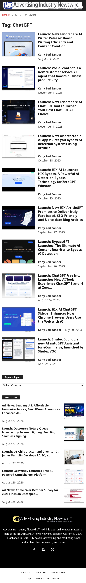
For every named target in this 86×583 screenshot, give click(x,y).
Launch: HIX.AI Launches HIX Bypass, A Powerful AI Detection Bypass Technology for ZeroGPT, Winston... (58, 178)
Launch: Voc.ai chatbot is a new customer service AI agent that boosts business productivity (59, 74)
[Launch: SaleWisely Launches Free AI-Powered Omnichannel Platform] (74, 476)
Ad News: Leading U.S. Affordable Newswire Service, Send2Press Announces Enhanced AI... (31, 409)
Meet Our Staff (58, 572)
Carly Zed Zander (49, 54)
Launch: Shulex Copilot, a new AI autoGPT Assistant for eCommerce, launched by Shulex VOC (61, 345)
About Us (25, 572)
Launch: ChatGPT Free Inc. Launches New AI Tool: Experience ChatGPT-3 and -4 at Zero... (60, 281)
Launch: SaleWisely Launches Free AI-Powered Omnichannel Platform (28, 472)
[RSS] (43, 550)
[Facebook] (34, 550)
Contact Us (40, 572)
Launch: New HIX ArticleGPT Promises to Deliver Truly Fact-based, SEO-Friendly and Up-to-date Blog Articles (60, 213)
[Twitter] (52, 550)
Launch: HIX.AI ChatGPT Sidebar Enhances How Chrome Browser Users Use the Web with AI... (59, 315)
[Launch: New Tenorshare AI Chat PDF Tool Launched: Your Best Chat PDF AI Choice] (18, 112)
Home (6, 15)
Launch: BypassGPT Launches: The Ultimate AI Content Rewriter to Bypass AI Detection (60, 247)
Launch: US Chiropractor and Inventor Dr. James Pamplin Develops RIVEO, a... (30, 453)
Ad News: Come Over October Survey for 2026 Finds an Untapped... (30, 492)
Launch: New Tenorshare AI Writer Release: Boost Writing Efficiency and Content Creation (60, 40)
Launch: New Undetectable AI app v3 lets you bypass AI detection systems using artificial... (60, 142)
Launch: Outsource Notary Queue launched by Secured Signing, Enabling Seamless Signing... (28, 432)
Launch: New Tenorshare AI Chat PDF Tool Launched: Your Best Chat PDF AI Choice (60, 108)
